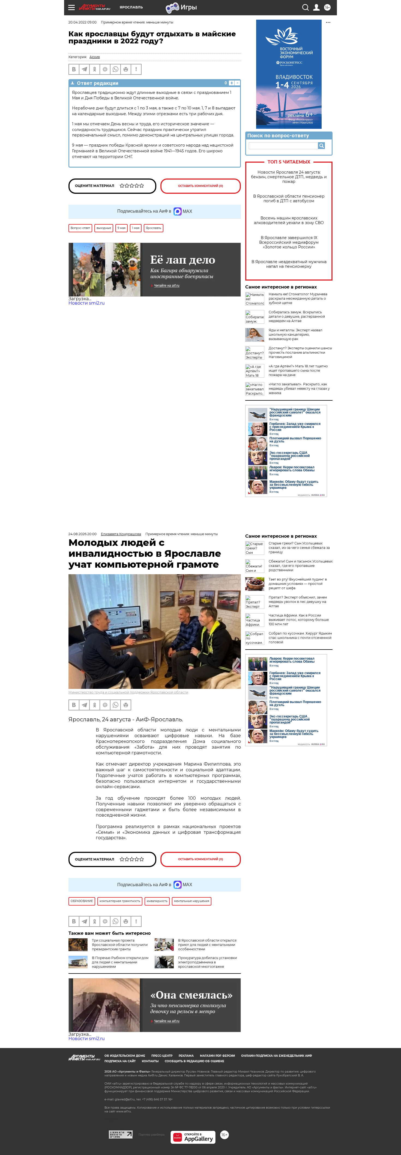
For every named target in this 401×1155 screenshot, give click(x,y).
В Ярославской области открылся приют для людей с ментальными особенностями (207, 944)
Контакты (150, 1061)
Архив (94, 57)
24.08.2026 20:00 (82, 534)
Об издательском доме (124, 1056)
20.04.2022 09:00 (82, 22)
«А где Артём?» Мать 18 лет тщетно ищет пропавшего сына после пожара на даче (298, 370)
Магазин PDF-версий (217, 1056)
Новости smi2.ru (86, 303)
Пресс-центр (161, 1056)
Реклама (186, 1056)
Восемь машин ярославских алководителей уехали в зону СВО (289, 220)
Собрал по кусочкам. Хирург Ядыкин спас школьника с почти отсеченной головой (300, 637)
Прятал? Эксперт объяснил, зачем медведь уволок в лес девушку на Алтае (298, 601)
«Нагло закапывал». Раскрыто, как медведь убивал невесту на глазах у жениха (299, 388)
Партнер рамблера (151, 1134)
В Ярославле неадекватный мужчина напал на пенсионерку (289, 264)
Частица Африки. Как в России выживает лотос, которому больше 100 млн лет (299, 619)
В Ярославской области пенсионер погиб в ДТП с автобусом (289, 198)
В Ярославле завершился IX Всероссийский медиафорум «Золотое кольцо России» (289, 242)
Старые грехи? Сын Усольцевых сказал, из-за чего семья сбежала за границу (299, 547)
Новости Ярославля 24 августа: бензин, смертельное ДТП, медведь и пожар (289, 177)
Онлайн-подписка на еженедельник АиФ (276, 1056)
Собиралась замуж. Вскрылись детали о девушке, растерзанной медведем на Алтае (297, 316)
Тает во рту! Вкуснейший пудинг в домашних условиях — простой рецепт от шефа (298, 583)
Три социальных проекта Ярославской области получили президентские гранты (120, 944)
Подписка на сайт (120, 1061)
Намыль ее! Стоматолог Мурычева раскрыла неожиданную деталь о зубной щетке (298, 298)
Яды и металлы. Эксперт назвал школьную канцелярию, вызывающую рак (295, 334)
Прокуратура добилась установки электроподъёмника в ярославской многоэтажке (207, 962)
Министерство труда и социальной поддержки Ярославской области (128, 692)
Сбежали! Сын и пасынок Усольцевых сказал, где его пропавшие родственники (301, 565)
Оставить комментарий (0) (200, 186)
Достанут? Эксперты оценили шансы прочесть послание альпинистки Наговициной (300, 352)
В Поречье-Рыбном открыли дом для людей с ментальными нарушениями (120, 962)
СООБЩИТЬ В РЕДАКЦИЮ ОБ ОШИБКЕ (194, 1061)
